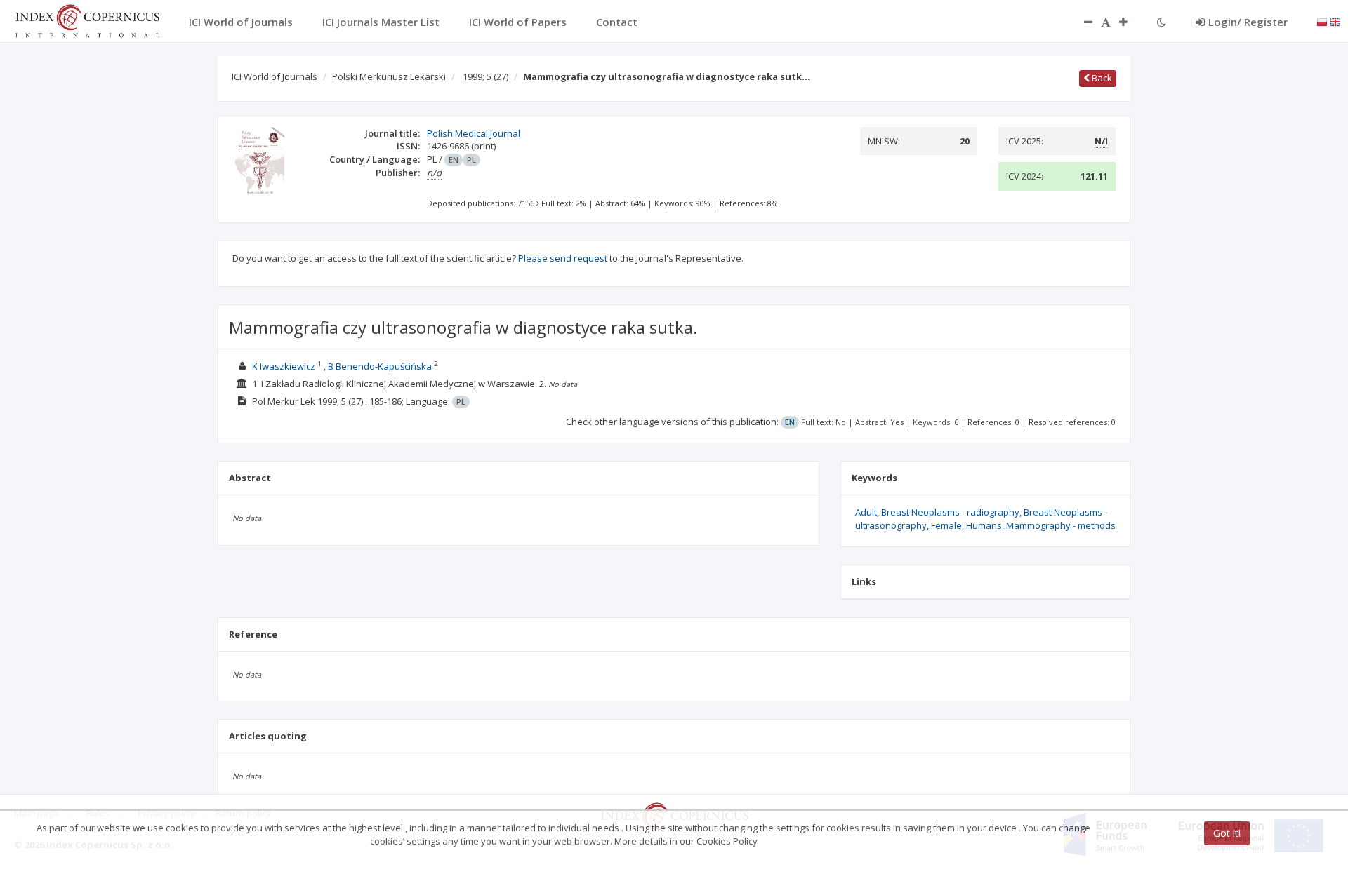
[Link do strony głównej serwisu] (87, 19)
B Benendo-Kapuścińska (380, 366)
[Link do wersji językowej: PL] (1322, 21)
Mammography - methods (1061, 525)
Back (1101, 78)
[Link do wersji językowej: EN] (1335, 21)
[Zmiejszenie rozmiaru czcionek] (1081, 22)
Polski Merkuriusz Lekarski (389, 76)
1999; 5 (485, 76)
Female (946, 525)
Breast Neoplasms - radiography (950, 512)
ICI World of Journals (274, 76)
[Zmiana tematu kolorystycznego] (1161, 22)
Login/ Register (1248, 22)
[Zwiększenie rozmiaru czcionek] (1130, 22)
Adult (866, 512)
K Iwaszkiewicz (283, 366)
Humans (984, 525)
